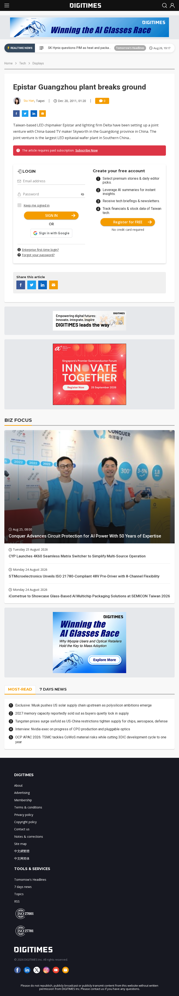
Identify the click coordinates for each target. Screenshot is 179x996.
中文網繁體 (21, 851)
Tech (22, 63)
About (18, 785)
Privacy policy (23, 815)
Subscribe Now (86, 150)
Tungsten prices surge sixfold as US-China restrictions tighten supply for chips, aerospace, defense (91, 721)
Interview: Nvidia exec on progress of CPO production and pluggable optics (72, 729)
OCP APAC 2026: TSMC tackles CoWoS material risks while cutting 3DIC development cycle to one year (90, 739)
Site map (20, 844)
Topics (19, 894)
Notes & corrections (28, 836)
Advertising (22, 793)
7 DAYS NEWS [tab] (53, 689)
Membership (23, 800)
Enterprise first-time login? (40, 250)
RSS (17, 901)
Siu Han (29, 100)
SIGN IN (51, 215)
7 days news (23, 887)
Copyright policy (25, 822)
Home (8, 63)
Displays (38, 63)
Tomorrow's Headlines (130, 48)
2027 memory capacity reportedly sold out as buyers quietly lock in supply (72, 713)
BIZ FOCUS (18, 420)
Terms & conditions (28, 807)
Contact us (21, 829)
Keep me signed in (37, 205)
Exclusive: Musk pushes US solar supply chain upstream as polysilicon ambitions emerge (83, 705)
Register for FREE (127, 222)
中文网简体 (21, 858)
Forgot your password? (38, 255)
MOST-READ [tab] (20, 689)
